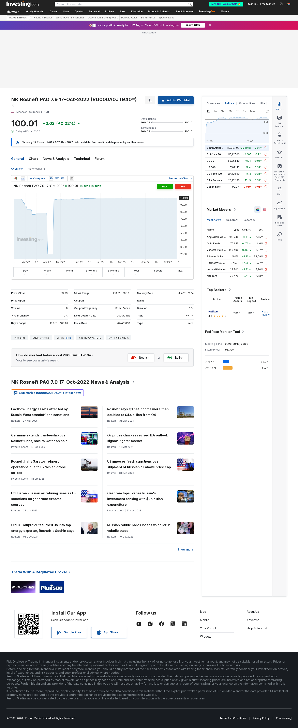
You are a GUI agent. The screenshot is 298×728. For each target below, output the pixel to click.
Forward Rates (129, 17)
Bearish (144, 299)
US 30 (210, 102)
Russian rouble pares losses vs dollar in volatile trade (138, 469)
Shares (264, 44)
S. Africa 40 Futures (218, 95)
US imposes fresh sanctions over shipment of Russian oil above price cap (139, 406)
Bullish (179, 299)
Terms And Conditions (233, 659)
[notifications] (281, 4)
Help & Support (257, 569)
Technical (82, 100)
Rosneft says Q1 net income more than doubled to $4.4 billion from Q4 (138, 353)
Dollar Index (214, 128)
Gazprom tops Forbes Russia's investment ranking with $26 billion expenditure (135, 440)
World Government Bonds (70, 17)
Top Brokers (216, 231)
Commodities (247, 44)
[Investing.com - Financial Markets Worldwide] (22, 4)
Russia (68, 279)
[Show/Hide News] (72, 120)
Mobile (204, 561)
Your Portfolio (209, 569)
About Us (253, 553)
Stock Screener (185, 11)
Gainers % (232, 161)
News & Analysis (56, 100)
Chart (33, 100)
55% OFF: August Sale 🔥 (226, 4)
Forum (100, 100)
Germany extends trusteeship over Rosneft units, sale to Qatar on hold (39, 379)
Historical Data (36, 110)
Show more (185, 491)
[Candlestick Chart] (15, 120)
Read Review (265, 254)
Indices (229, 44)
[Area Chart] (23, 120)
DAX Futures (214, 121)
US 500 (211, 108)
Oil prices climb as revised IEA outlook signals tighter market (137, 379)
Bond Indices (148, 17)
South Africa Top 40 (219, 89)
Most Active (214, 161)
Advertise (253, 561)
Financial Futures (43, 17)
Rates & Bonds (18, 17)
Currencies (213, 44)
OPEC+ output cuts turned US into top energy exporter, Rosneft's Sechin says (42, 469)
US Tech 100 (214, 115)
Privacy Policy (261, 659)
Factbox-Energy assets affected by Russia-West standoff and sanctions (40, 353)
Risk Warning (283, 659)
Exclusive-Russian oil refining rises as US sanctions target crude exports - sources (43, 440)
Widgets (205, 578)
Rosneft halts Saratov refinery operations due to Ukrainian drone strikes (38, 408)
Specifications (166, 17)
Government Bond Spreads (103, 17)
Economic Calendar (159, 11)
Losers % (249, 161)
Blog (203, 553)
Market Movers (219, 151)
